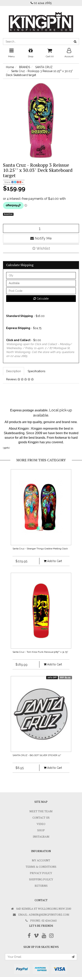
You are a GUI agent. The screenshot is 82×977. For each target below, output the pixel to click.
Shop (41, 830)
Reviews (12, 379)
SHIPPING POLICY (41, 879)
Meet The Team (41, 811)
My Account (41, 860)
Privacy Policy (41, 873)
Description (13, 371)
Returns (41, 886)
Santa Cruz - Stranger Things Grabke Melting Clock (40, 548)
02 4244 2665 (42, 3)
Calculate (42, 298)
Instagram (41, 836)
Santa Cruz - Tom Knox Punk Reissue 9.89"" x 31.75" (40, 652)
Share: (8, 182)
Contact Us (41, 817)
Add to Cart (54, 561)
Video (41, 824)
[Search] (75, 41)
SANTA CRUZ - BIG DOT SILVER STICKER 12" (37, 755)
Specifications (36, 371)
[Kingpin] (41, 18)
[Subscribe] (73, 956)
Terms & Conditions (41, 867)
